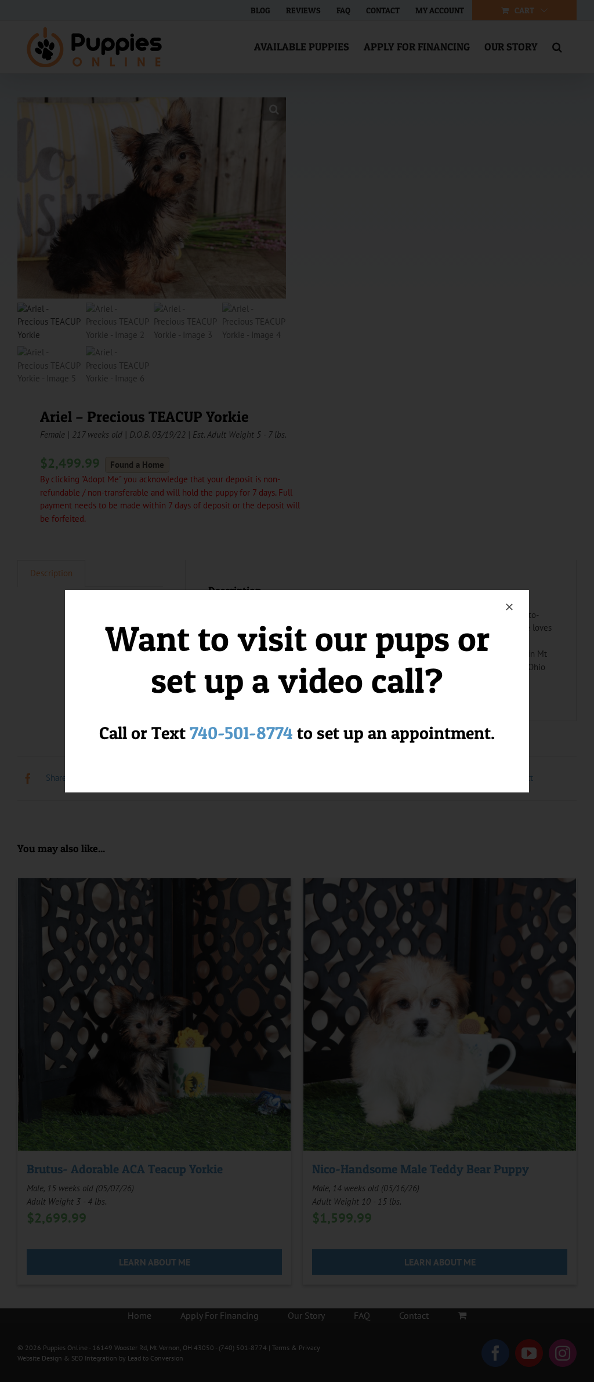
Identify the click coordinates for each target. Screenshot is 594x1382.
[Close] (509, 607)
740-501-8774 (241, 732)
